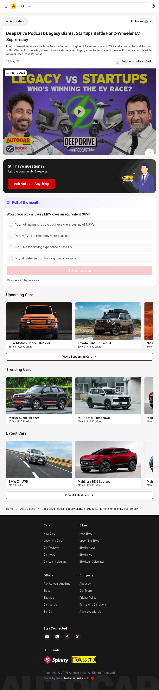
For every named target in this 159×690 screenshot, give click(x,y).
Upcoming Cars (53, 540)
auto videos (27, 508)
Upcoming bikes (89, 540)
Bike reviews (88, 547)
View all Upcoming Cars (77, 356)
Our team (86, 590)
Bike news (86, 554)
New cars (49, 533)
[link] (39, 321)
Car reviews (51, 547)
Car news (49, 554)
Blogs (47, 590)
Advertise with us (90, 611)
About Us (85, 583)
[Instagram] (57, 636)
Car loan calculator (55, 561)
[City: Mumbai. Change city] (153, 6)
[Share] (149, 153)
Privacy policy (88, 597)
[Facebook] (67, 636)
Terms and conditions (93, 604)
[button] (79, 111)
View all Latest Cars (77, 495)
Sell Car (48, 611)
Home (10, 508)
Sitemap (49, 597)
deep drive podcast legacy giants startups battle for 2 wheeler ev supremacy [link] (90, 508)
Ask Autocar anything (57, 583)
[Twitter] (77, 636)
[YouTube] (47, 636)
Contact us (50, 604)
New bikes (86, 533)
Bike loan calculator (92, 561)
